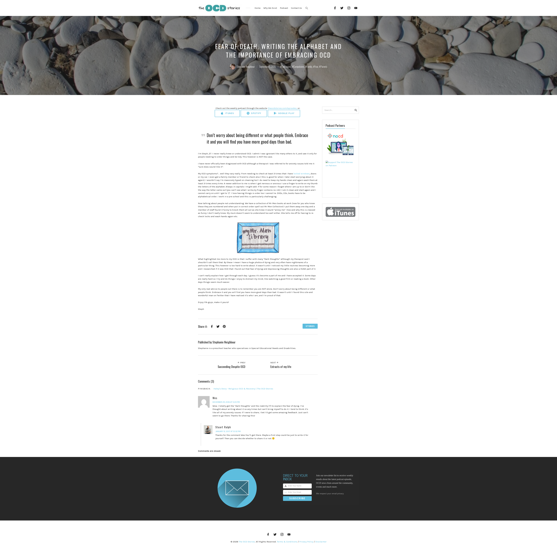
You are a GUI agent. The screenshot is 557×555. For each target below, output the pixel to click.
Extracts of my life (280, 366)
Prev (242, 362)
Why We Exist (270, 8)
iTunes (229, 113)
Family (309, 66)
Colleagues (286, 66)
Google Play (285, 113)
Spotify (255, 113)
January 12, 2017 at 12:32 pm (228, 431)
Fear (316, 66)
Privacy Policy (306, 541)
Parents (323, 66)
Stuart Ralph (223, 427)
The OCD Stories (247, 541)
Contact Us (296, 8)
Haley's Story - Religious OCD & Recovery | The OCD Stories (243, 388)
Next (273, 362)
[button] (307, 8)
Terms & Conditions (287, 541)
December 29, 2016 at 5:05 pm (226, 402)
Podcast (284, 8)
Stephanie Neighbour (246, 66)
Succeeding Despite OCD (231, 366)
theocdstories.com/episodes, (282, 108)
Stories (310, 326)
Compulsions (298, 66)
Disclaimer (321, 541)
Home (258, 8)
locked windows (301, 173)
